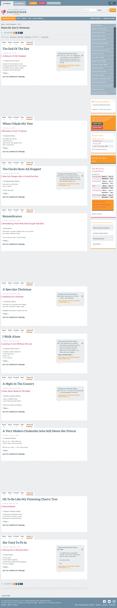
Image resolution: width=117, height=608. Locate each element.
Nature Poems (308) (98, 61)
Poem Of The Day (96, 18)
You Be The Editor (99, 207)
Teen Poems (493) (98, 75)
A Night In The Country (18, 383)
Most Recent (13, 37)
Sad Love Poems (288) (99, 64)
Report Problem (97, 213)
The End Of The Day (16, 48)
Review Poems (97, 127)
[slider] (29, 44)
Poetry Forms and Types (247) (102, 86)
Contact (3, 605)
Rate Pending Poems (99, 149)
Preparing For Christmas (12, 297)
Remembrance (12, 216)
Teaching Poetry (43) (98, 82)
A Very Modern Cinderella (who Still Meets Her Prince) (39, 431)
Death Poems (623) (98, 32)
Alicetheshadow (96, 181)
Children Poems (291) (99, 29)
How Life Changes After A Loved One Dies (20, 176)
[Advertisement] (44, 101)
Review (42, 3)
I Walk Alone (11, 336)
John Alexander (96, 176)
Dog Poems (97, 244)
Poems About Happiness (101, 228)
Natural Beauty (8, 506)
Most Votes (20, 37)
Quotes (20, 3)
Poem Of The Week (109, 18)
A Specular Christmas (17, 289)
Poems (8, 3)
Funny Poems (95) (98, 47)
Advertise (112, 605)
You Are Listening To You (101, 105)
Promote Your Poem (8, 18)
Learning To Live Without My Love (17, 344)
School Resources (98, 89)
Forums (104, 605)
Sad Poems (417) (97, 68)
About (9, 605)
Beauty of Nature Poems (12, 396)
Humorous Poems (10, 438)
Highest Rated (44, 37)
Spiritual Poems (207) (99, 71)
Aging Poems (8, 554)
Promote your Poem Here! (101, 109)
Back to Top (6, 595)
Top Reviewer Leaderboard (98, 169)
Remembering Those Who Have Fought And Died (23, 224)
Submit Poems (97, 124)
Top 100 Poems (37, 18)
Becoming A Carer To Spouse (14, 131)
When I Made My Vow (18, 123)
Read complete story (65, 355)
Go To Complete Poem (13, 77)
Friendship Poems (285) (100, 43)
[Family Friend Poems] (13, 12)
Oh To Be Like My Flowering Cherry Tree (30, 499)
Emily (93, 185)
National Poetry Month (99, 93)
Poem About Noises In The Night (16, 391)
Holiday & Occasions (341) (101, 50)
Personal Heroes (98, 238)
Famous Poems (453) (99, 39)
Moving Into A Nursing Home (15, 550)
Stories (24, 18)
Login (94, 161)
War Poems (8, 228)
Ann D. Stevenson (97, 195)
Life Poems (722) (97, 54)
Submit (34, 3)
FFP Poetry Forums (54, 3)
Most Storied (28, 37)
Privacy (15, 605)
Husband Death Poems (11, 181)
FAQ (18, 18)
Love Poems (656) (98, 57)
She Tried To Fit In (15, 542)
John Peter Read (97, 190)
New (30, 18)
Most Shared (35, 37)
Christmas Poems (10, 301)
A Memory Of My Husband (14, 56)
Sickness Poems (9, 136)
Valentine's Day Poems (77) (101, 79)
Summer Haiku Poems (100, 233)
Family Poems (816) (98, 36)
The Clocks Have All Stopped (22, 169)
